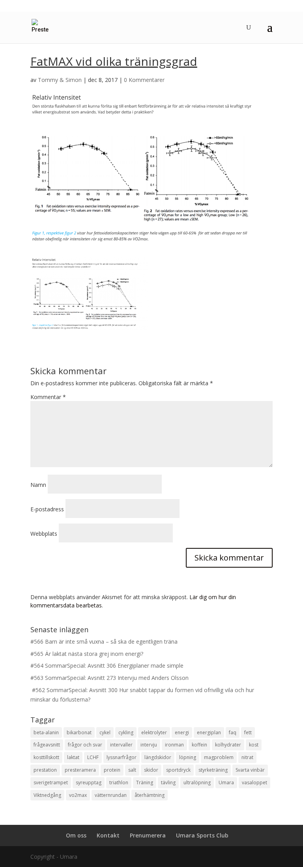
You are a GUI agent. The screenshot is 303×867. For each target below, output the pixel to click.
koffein (199, 744)
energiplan (209, 732)
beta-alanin (46, 732)
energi (182, 732)
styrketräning (213, 770)
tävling (168, 782)
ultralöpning (197, 782)
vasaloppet (254, 782)
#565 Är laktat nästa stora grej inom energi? (86, 653)
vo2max (78, 795)
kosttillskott (46, 757)
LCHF (93, 757)
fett (248, 732)
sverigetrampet (51, 782)
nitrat (247, 757)
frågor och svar (85, 744)
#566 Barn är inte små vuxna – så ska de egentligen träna (104, 641)
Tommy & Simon (60, 80)
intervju (148, 744)
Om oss (76, 835)
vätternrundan (111, 795)
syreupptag (88, 782)
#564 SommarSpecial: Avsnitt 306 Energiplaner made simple (106, 665)
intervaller (121, 744)
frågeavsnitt (47, 744)
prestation (45, 770)
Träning (144, 782)
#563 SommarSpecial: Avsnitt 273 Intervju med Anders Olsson (109, 677)
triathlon (118, 782)
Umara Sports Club (202, 835)
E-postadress (47, 509)
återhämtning (150, 795)
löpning (187, 757)
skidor (151, 770)
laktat (73, 757)
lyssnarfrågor (122, 757)
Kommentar (48, 397)
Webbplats (43, 533)
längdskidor (157, 757)
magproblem (219, 757)
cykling (125, 732)
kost (253, 744)
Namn (38, 484)
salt (132, 770)
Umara (226, 782)
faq (232, 732)
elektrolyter (154, 732)
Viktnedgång (47, 795)
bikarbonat (79, 732)
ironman (174, 744)
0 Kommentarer (144, 80)
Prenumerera (148, 835)
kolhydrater (228, 744)
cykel (104, 732)
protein (112, 770)
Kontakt (108, 835)
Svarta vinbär (250, 770)
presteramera (80, 770)
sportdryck (178, 770)
